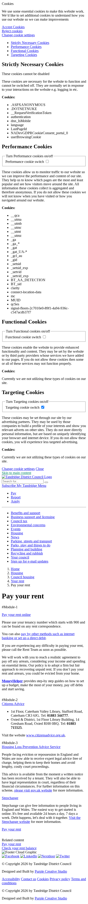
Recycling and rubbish (27, 553)
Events (16, 529)
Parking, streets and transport (31, 541)
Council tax (19, 521)
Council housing (22, 577)
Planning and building (26, 549)
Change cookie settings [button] (18, 35)
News (15, 537)
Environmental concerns (28, 525)
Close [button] (40, 469)
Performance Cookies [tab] (26, 47)
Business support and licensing (33, 517)
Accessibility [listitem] (11, 879)
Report (16, 497)
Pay (13, 493)
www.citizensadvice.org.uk (45, 735)
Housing (17, 533)
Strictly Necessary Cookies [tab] (30, 43)
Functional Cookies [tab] (25, 51)
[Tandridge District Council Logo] (27, 477)
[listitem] (9, 486)
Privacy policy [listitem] (60, 879)
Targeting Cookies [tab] (24, 55)
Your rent (17, 581)
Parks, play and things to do (30, 545)
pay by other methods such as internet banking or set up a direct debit (38, 636)
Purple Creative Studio (51, 871)
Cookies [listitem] (43, 879)
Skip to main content (16, 473)
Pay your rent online (16, 615)
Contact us (28, 879)
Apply (15, 501)
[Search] (46, 482)
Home (15, 569)
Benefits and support (25, 513)
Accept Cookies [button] (13, 27)
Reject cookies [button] (12, 31)
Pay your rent (11, 829)
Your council (20, 557)
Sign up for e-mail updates (29, 561)
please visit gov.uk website (33, 790)
